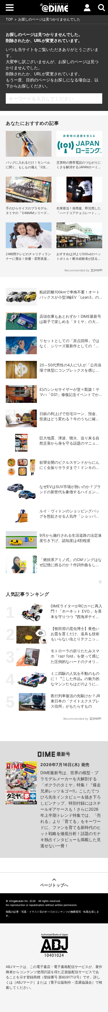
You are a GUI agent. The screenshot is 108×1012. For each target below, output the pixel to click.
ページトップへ (54, 885)
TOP (9, 19)
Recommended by (77, 270)
